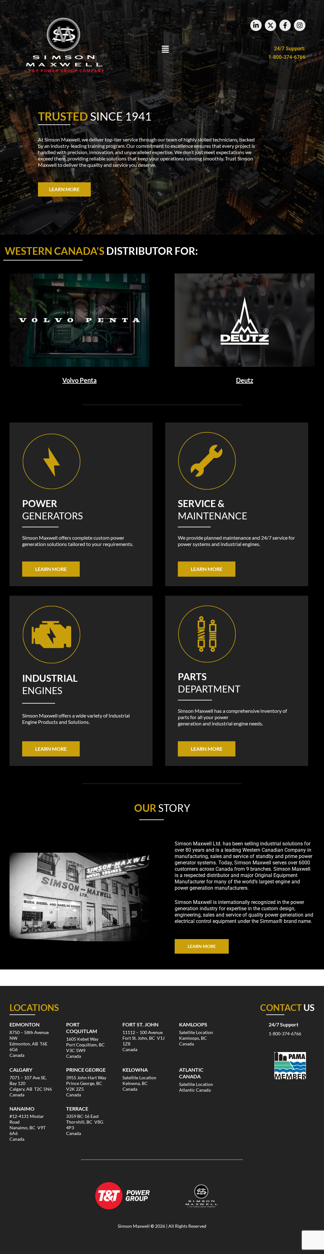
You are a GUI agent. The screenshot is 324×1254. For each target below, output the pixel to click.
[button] (165, 49)
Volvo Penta (79, 380)
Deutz (244, 380)
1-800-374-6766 (286, 57)
